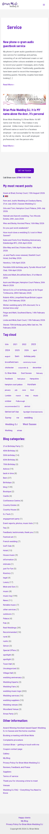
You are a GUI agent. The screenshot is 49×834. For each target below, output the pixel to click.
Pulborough (20, 401)
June (24, 390)
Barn (5, 478)
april (35, 350)
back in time (8, 473)
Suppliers (7, 772)
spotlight (7, 655)
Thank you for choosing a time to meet (20, 781)
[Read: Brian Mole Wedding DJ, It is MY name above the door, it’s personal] (24, 99)
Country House (9, 509)
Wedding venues (10, 705)
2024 (7, 350)
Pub (4, 623)
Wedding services (11, 695)
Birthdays (7, 482)
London (8, 395)
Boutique (7, 491)
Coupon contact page (12, 749)
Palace (6, 618)
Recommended (10, 632)
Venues (6, 785)
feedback (9, 379)
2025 (17, 350)
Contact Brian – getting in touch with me (21, 744)
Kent (32, 390)
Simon (6, 646)
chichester (9, 367)
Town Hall (7, 664)
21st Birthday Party (11, 446)
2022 (24, 344)
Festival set (8, 537)
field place (21, 379)
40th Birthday (9, 450)
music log (7, 596)
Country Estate (9, 505)
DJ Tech (6, 514)
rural (5, 636)
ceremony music (29, 362)
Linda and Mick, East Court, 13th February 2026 (24, 320)
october (8, 401)
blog (5, 487)
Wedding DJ (11, 424)
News (5, 600)
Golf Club (7, 546)
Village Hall (8, 673)
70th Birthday (9, 464)
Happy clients (24, 817)
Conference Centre (11, 500)
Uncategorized (9, 668)
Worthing (8, 430)
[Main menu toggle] (44, 4)
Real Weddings (9, 627)
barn (17, 356)
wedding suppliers (11, 700)
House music (9, 555)
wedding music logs (12, 691)
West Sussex (29, 424)
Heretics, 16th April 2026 (14, 263)
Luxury (6, 582)
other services (9, 609)
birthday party (29, 356)
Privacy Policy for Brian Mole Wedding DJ (21, 763)
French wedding (10, 541)
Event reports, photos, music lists (18, 523)
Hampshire (34, 379)
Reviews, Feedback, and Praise (16, 767)
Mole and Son (9, 587)
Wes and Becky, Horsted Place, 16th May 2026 (23, 223)
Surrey (8, 417)
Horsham (31, 384)
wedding (28, 417)
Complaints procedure (13, 740)
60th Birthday (9, 460)
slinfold (27, 406)
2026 (26, 350)
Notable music (9, 605)
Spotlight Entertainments (33, 412)
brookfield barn (11, 362)
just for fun (8, 568)
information (8, 559)
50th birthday (9, 455)
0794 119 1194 (24, 177)
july (16, 390)
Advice (6, 469)
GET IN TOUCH (24, 170)
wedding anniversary (12, 677)
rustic (5, 641)
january (7, 390)
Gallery (6, 753)
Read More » (8, 84)
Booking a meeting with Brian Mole (18, 735)
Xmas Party (8, 714)
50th (7, 344)
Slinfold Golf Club (12, 412)
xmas (19, 430)
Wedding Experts (10, 682)
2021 (15, 344)
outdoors (7, 614)
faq (4, 528)
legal (5, 578)
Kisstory (6, 573)
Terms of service (10, 776)
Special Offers (9, 650)
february (39, 373)
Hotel (5, 550)
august (7, 356)
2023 (33, 344)
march (18, 396)
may (27, 395)
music (35, 395)
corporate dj (23, 368)
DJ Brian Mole (10, 373)
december (37, 367)
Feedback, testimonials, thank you (18, 532)
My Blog (6, 758)
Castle (6, 496)
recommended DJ (12, 406)
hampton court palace (13, 384)
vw (17, 418)
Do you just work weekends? (16, 228)
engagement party (11, 519)
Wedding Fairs (9, 686)
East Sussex (26, 373)
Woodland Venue (10, 709)
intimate (6, 564)
